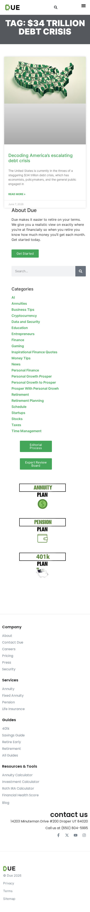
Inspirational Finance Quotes (34, 352)
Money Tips (21, 358)
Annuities (19, 303)
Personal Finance (25, 370)
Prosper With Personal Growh (35, 388)
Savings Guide (13, 735)
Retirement (20, 394)
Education (20, 328)
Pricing (7, 655)
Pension (8, 702)
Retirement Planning (28, 400)
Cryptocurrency (24, 315)
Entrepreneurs (23, 334)
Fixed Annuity (13, 695)
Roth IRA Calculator (18, 788)
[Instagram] (84, 835)
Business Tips (23, 309)
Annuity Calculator (17, 775)
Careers (8, 649)
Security (8, 669)
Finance (18, 340)
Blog (5, 802)
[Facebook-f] (58, 835)
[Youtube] (75, 835)
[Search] (80, 271)
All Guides (10, 755)
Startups (18, 413)
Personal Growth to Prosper (34, 382)
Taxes (16, 425)
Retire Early (11, 742)
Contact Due (12, 642)
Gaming (18, 346)
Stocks (17, 419)
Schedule (19, 407)
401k (5, 728)
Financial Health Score (20, 795)
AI (13, 297)
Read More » (17, 194)
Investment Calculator (20, 781)
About (7, 635)
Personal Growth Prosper (32, 376)
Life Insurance (13, 708)
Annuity (8, 688)
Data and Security (26, 322)
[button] (56, 7)
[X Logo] (67, 835)
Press (6, 662)
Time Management (26, 431)
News (16, 364)
